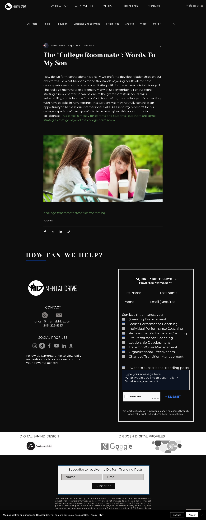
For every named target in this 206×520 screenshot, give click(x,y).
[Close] (202, 514)
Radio (47, 23)
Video (143, 23)
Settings (177, 514)
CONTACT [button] (53, 307)
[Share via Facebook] (45, 231)
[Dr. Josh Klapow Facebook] (49, 346)
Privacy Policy (96, 514)
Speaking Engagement (87, 23)
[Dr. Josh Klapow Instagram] (187, 5)
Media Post (112, 23)
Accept (192, 514)
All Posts (32, 23)
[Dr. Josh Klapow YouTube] (194, 5)
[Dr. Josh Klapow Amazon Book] (71, 346)
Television (61, 23)
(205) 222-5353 (52, 325)
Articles (129, 23)
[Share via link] (68, 231)
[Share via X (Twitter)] (52, 231)
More (156, 23)
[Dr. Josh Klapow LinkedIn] (198, 5)
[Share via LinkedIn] (60, 231)
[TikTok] (190, 5)
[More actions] (161, 46)
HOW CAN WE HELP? (64, 255)
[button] (174, 23)
